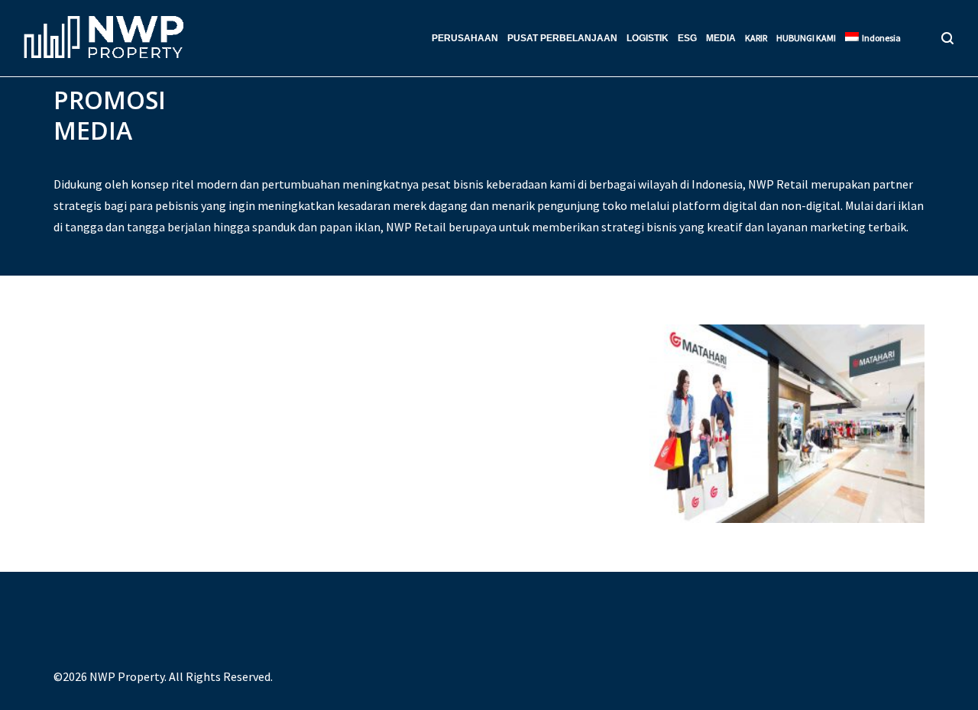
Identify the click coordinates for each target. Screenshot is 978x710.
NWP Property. (128, 676)
